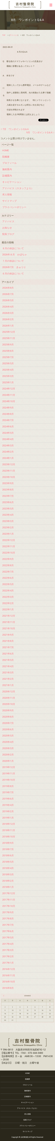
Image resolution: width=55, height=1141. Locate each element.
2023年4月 (8, 514)
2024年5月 (8, 432)
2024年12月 (8, 388)
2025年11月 (8, 338)
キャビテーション (11, 182)
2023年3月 (8, 521)
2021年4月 (8, 666)
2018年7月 (8, 849)
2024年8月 (8, 414)
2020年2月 (8, 754)
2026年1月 (8, 325)
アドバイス (14, 35)
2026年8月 (8, 287)
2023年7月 (8, 496)
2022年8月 (8, 565)
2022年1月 (8, 609)
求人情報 (7, 194)
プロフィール (9, 163)
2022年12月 (8, 540)
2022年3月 (8, 597)
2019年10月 (8, 779)
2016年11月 (8, 975)
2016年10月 (8, 981)
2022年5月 (8, 584)
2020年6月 (8, 729)
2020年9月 (8, 710)
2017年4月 (8, 943)
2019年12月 (8, 767)
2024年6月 (8, 426)
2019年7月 (8, 792)
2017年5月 (8, 937)
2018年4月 (8, 868)
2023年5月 (8, 508)
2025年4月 (8, 369)
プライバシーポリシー (14, 207)
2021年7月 (8, 647)
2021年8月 (8, 641)
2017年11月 (8, 899)
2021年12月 (8, 615)
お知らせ (7, 227)
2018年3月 (8, 874)
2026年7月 (8, 294)
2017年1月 (8, 962)
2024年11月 (8, 395)
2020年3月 (8, 748)
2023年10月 (8, 477)
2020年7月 (8, 723)
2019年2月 (8, 811)
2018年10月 (8, 836)
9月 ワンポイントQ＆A (39, 132)
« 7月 (4, 995)
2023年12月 (8, 464)
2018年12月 (8, 824)
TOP (3, 35)
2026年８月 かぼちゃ (14, 254)
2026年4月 (8, 306)
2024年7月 (8, 420)
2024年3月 (8, 445)
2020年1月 (8, 761)
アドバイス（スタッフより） (18, 188)
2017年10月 (8, 906)
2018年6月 (8, 855)
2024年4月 (8, 439)
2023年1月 (8, 533)
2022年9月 (8, 559)
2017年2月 (8, 956)
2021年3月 (8, 672)
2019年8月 (8, 786)
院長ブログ (8, 234)
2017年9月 (8, 912)
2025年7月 (8, 357)
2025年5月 (8, 363)
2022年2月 (8, 603)
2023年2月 (8, 527)
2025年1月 (8, 382)
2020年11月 (8, 697)
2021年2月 (8, 678)
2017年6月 (8, 931)
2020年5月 (8, 735)
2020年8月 (8, 716)
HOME (5, 150)
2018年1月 (8, 887)
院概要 (5, 156)
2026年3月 (8, 313)
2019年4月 (8, 805)
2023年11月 (8, 470)
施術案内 (7, 169)
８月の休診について (13, 248)
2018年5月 (8, 861)
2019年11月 (8, 773)
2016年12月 (8, 969)
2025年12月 (8, 331)
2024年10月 (8, 401)
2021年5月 (8, 660)
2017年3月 (8, 950)
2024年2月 (8, 451)
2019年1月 (8, 817)
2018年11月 (8, 830)
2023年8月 (8, 489)
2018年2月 (8, 880)
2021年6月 (8, 653)
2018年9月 (8, 843)
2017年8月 (8, 918)
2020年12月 (8, 691)
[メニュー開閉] (51, 5)
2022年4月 (8, 590)
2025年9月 (8, 344)
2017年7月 (8, 924)
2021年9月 (8, 634)
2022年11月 (8, 546)
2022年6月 (8, 578)
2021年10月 (8, 628)
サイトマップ (9, 200)
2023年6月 (8, 502)
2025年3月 (8, 376)
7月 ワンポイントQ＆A (16, 129)
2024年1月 (8, 458)
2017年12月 (8, 893)
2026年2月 (8, 319)
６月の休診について (13, 273)
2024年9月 (8, 407)
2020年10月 (8, 704)
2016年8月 (8, 988)
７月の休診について (13, 260)
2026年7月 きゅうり (14, 267)
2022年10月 (8, 552)
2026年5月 (8, 300)
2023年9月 (8, 483)
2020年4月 (8, 742)
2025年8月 (8, 350)
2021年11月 (8, 622)
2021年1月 (8, 685)
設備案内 (7, 175)
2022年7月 (8, 571)
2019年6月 (8, 798)
